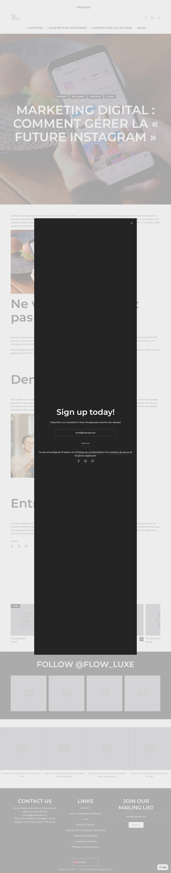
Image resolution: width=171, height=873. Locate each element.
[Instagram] (85, 461)
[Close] (131, 223)
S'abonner (85, 443)
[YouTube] (92, 461)
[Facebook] (78, 461)
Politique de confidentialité (89, 452)
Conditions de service (118, 452)
